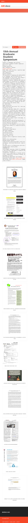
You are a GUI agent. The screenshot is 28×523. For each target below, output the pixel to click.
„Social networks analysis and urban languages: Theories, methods (14, 414)
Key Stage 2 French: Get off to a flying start (11, 248)
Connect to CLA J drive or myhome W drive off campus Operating (14, 499)
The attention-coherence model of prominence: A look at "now (14, 338)
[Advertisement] (14, 29)
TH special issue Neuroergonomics (10, 444)
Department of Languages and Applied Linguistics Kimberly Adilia (14, 190)
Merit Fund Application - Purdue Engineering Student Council (14, 219)
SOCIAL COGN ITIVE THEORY (10, 471)
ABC (5, 5)
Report (16, 47)
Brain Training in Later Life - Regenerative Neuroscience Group (14, 309)
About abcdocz (5, 521)
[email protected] (7, 68)
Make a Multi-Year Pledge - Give (11, 365)
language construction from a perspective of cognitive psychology (14, 384)
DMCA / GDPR (12, 521)
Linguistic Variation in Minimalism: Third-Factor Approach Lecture (14, 279)
